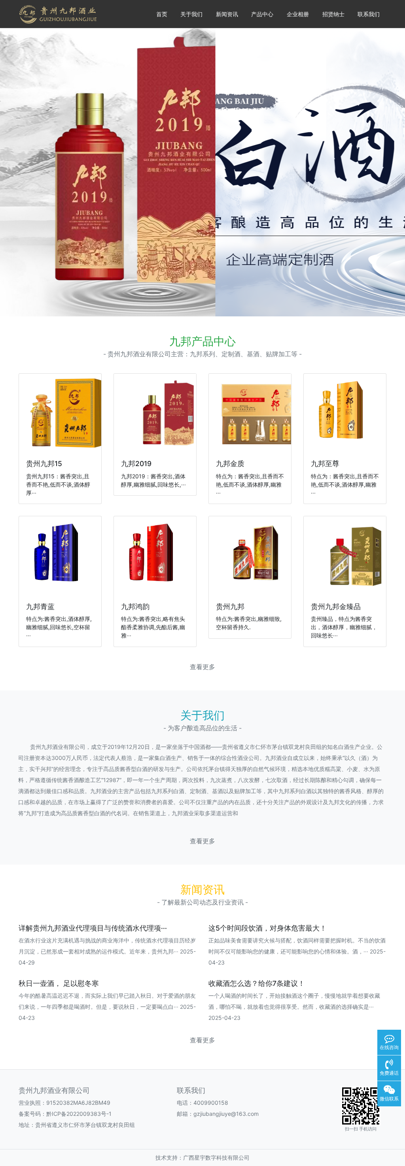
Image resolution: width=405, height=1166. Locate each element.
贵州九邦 (230, 606)
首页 (161, 14)
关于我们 (191, 14)
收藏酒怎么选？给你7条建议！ (256, 983)
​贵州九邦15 (44, 463)
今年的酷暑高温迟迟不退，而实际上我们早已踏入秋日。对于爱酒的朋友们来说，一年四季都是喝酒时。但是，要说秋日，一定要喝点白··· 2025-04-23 (107, 1006)
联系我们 (369, 14)
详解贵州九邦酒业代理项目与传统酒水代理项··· (93, 928)
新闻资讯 (227, 14)
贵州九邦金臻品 (336, 606)
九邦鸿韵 (135, 606)
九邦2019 (136, 463)
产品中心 (262, 14)
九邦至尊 (325, 463)
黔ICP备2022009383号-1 (79, 1113)
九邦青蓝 (40, 606)
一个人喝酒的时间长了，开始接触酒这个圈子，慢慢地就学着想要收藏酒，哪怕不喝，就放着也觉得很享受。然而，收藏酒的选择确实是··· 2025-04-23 (294, 1006)
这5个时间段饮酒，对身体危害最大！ (267, 928)
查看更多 (202, 667)
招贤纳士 (333, 14)
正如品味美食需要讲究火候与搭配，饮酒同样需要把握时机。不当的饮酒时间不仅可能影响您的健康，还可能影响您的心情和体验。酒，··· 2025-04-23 (297, 951)
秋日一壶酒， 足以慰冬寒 (59, 983)
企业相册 (298, 14)
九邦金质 (230, 463)
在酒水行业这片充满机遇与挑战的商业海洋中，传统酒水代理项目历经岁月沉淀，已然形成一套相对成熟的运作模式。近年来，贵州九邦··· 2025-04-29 (107, 951)
